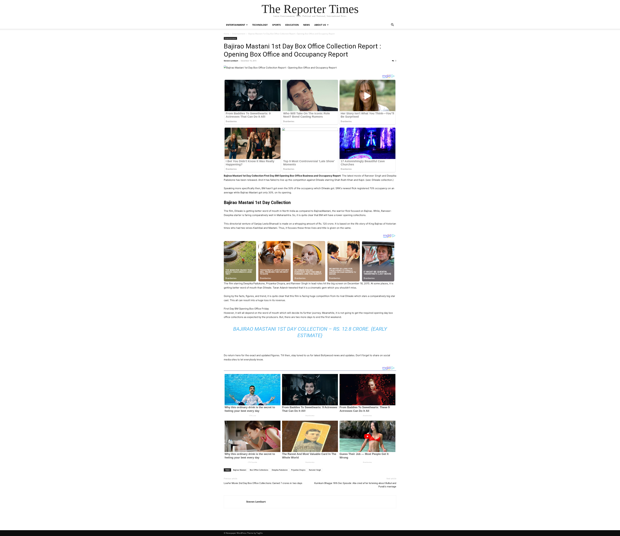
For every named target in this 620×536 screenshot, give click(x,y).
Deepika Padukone (280, 470)
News (306, 24)
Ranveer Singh (315, 470)
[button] (392, 25)
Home (226, 33)
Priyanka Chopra (298, 470)
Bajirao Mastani (239, 470)
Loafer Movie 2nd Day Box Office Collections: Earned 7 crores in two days (263, 483)
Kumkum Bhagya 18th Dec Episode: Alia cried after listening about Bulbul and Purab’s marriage (355, 485)
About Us (320, 24)
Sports (276, 24)
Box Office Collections (259, 470)
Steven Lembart (231, 60)
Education (292, 24)
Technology (260, 24)
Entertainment (235, 24)
